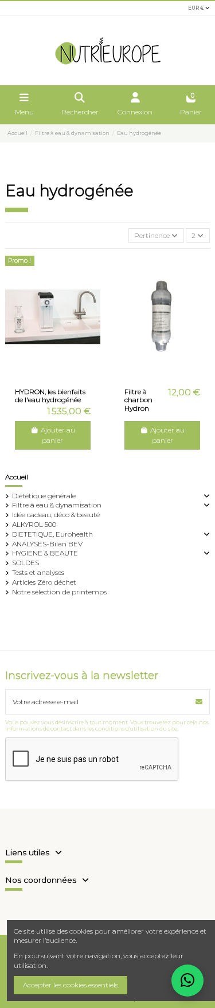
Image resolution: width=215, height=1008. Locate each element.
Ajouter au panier (58, 435)
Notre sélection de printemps (59, 592)
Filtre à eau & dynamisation (56, 505)
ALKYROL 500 (34, 524)
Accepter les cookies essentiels (70, 985)
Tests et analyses (38, 572)
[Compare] (45, 375)
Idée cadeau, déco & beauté (56, 514)
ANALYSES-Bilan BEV (47, 543)
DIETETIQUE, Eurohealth (52, 534)
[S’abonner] (199, 702)
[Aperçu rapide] (59, 375)
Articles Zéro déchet (44, 582)
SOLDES (25, 562)
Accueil (16, 477)
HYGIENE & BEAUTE (45, 553)
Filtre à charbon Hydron (138, 399)
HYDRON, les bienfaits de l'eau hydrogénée (50, 395)
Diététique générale (44, 495)
